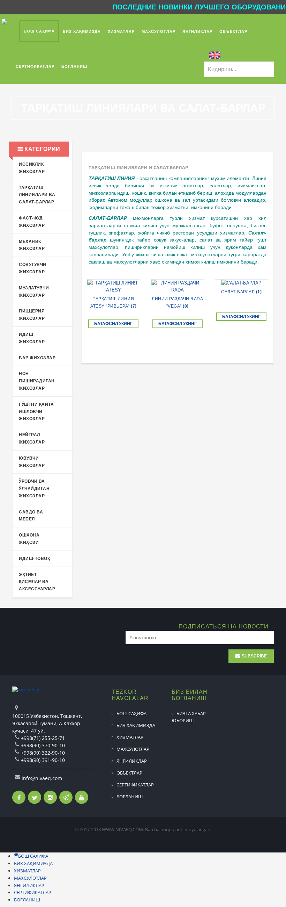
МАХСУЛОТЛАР (132, 749)
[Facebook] (18, 797)
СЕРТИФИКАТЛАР (135, 785)
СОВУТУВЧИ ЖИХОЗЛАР (32, 268)
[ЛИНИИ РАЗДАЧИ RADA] (177, 287)
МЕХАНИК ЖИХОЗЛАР (32, 245)
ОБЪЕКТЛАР (129, 773)
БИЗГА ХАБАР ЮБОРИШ (189, 717)
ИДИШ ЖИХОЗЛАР (32, 338)
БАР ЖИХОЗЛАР (37, 357)
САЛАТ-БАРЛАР (241, 291)
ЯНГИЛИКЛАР (131, 761)
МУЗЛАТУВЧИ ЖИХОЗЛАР (34, 292)
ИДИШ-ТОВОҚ (34, 558)
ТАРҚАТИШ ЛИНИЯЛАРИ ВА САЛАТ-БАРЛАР (37, 195)
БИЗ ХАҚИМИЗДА (135, 725)
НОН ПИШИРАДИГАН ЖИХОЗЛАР (37, 381)
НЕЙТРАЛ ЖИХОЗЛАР (32, 438)
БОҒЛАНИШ (129, 796)
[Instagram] (50, 797)
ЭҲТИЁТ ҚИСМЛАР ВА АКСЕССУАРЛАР (37, 582)
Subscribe (254, 656)
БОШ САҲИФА (131, 713)
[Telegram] (66, 797)
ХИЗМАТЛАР (129, 737)
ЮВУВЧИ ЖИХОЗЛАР (32, 462)
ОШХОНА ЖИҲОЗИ (29, 539)
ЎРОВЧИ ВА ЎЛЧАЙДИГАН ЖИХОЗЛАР (34, 488)
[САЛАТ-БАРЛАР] (241, 283)
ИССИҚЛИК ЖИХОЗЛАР (32, 168)
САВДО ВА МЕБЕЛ (31, 516)
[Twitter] (34, 797)
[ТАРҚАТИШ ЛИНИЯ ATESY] (113, 287)
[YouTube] (81, 797)
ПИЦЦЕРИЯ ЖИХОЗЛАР (32, 315)
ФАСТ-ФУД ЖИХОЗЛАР (32, 222)
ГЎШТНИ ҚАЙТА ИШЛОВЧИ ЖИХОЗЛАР (36, 412)
